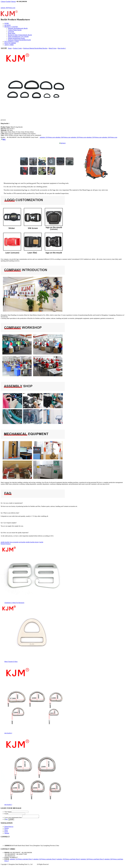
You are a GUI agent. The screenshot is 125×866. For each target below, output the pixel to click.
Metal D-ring (52, 48)
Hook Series (11, 33)
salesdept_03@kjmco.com (94, 137)
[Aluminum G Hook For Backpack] (33, 601)
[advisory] (62, 143)
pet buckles (22, 542)
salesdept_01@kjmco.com (47, 137)
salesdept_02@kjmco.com (78, 137)
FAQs (6, 831)
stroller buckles (5, 542)
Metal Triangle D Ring (10, 661)
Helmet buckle (16, 38)
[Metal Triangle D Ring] (33, 660)
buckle (41, 542)
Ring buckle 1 (62, 48)
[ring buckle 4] (35, 732)
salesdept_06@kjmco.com (62, 137)
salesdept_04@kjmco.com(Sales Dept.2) (92, 859)
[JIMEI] (9, 15)
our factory (7, 25)
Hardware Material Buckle (19, 40)
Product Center (17, 48)
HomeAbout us (8, 826)
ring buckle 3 (8, 804)
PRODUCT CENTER (11, 26)
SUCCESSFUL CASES (11, 41)
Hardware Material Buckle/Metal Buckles (35, 48)
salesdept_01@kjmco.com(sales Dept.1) (21, 859)
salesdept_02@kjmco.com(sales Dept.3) (44, 859)
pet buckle (11, 31)
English (8, 1)
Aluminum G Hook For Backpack (14, 602)
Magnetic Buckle (18, 28)
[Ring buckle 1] (35, 117)
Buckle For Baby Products (20, 35)
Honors (6, 828)
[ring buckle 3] (35, 803)
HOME (6, 23)
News (6, 830)
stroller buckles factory (32, 542)
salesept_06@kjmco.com (8, 7)
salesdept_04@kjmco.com (109, 137)
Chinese (3, 1)
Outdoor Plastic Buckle (15, 30)
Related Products (6, 543)
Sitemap (13, 1)
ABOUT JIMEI (9, 45)
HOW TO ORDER (10, 43)
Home (10, 48)
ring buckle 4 (8, 733)
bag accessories (14, 542)
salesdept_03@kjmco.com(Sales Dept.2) (68, 859)
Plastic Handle (18, 36)
